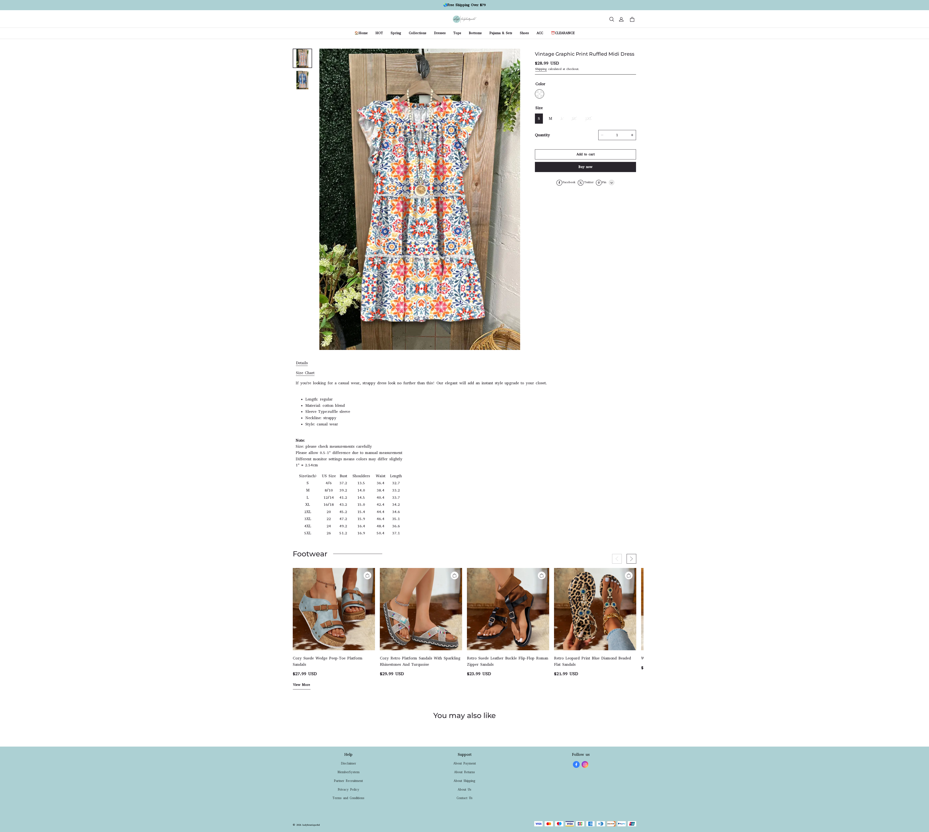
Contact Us (464, 798)
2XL (588, 118)
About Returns (464, 772)
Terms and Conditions (348, 798)
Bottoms (475, 33)
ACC (540, 33)
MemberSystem (348, 772)
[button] (611, 19)
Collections (417, 33)
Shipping (541, 69)
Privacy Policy (348, 789)
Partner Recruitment (348, 781)
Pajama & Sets (500, 33)
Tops (457, 33)
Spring (396, 33)
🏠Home (361, 33)
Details (302, 362)
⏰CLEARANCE (563, 33)
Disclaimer (348, 763)
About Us (464, 789)
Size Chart (305, 372)
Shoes (524, 33)
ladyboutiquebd (311, 824)
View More (301, 684)
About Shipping (464, 781)
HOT (379, 33)
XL (574, 118)
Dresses (440, 33)
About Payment (464, 763)
